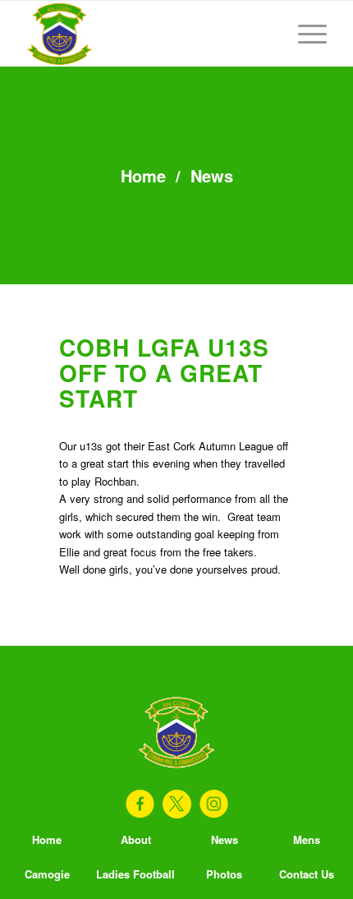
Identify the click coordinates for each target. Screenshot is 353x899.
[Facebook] (140, 804)
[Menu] (304, 34)
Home (143, 175)
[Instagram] (213, 804)
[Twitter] (177, 804)
